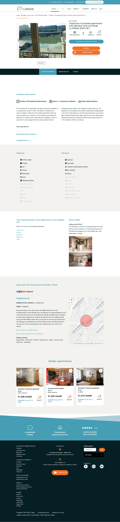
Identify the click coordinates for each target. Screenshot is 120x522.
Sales (69, 9)
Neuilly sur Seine (20, 454)
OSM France (100, 343)
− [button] (71, 302)
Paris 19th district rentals (41, 15)
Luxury (62, 9)
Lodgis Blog (19, 502)
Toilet (18, 239)
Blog (100, 9)
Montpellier (19, 470)
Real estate (23, 15)
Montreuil (19, 452)
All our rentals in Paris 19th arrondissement (29, 334)
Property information (47, 71)
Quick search (88, 446)
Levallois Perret (20, 450)
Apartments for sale (22, 479)
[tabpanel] (30, 387)
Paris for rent (30, 15)
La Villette (50, 15)
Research (86, 48)
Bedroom (19, 235)
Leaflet (75, 343)
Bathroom (19, 237)
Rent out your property (22, 485)
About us (94, 9)
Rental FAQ (19, 500)
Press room (19, 496)
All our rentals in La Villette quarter (27, 330)
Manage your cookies (58, 512)
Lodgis (18, 15)
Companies (85, 9)
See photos (41, 63)
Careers (18, 498)
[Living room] (80, 244)
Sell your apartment (21, 488)
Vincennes (19, 456)
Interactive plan (64, 71)
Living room (20, 230)
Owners (75, 9)
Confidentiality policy (43, 512)
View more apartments (22, 18)
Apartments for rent (22, 477)
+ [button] (71, 300)
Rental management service (24, 487)
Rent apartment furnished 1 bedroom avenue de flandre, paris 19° (70, 15)
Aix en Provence (20, 464)
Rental (54, 9)
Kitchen (18, 232)
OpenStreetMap (86, 343)
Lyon (17, 468)
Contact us (62, 472)
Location (75, 71)
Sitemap (18, 506)
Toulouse (18, 471)
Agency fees (19, 504)
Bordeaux (19, 466)
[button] (36, 57)
